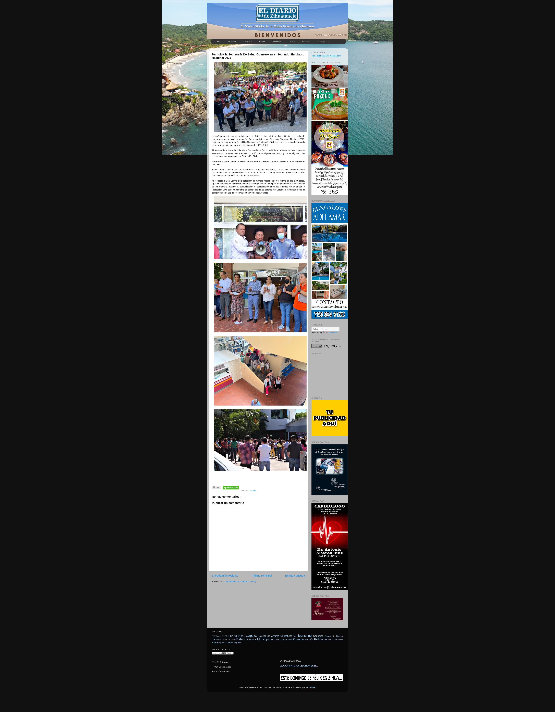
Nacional (305, 42)
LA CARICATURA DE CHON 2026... (299, 665)
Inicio (219, 41)
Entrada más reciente (225, 575)
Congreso (247, 42)
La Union (252, 639)
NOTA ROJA (277, 640)
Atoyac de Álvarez (269, 636)
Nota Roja (321, 42)
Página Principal (262, 575)
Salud (215, 642)
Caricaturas (276, 42)
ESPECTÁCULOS (229, 640)
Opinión (292, 42)
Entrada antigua (295, 575)
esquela (237, 643)
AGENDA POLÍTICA (234, 636)
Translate (333, 333)
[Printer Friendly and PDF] (216, 488)
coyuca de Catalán (225, 643)
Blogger (312, 687)
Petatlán (309, 639)
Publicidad (338, 640)
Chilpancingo (302, 635)
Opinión (217, 636)
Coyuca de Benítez (334, 636)
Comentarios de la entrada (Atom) (240, 581)
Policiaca (320, 639)
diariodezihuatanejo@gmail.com (326, 56)
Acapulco (251, 635)
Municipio (232, 42)
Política (330, 640)
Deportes (216, 639)
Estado (262, 42)
